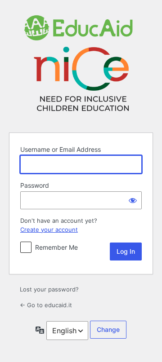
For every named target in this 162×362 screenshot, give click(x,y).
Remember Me (56, 247)
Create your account (49, 229)
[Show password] (133, 200)
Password (34, 185)
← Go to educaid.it (46, 305)
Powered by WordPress (81, 65)
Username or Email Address (60, 149)
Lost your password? (49, 289)
